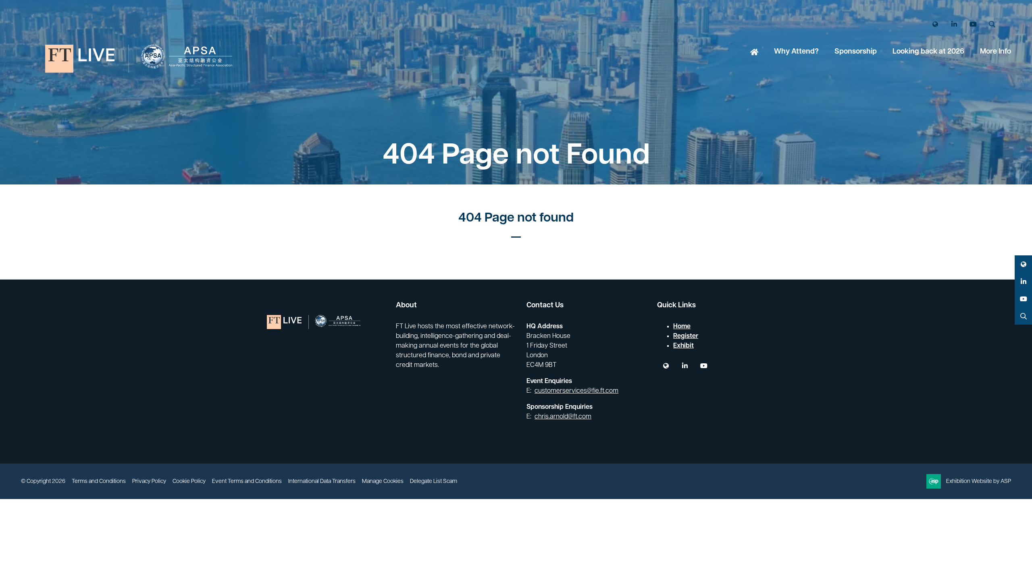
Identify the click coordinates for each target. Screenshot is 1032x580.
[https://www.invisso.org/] (142, 101)
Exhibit (683, 346)
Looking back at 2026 (928, 52)
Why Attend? (796, 52)
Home (754, 52)
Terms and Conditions (99, 481)
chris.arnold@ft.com (563, 417)
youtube (703, 366)
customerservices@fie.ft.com (576, 391)
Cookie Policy (189, 481)
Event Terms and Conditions (247, 481)
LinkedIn (954, 24)
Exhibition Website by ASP (978, 481)
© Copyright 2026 (43, 481)
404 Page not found (516, 218)
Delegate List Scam (433, 481)
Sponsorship (855, 52)
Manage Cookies (383, 481)
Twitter (935, 24)
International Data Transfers (322, 481)
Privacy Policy (149, 481)
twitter (665, 366)
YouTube (973, 24)
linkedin (684, 366)
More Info (995, 52)
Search (992, 24)
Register (685, 336)
